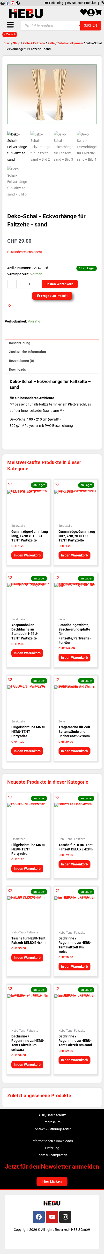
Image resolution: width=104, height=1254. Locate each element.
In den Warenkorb (59, 284)
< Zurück (10, 34)
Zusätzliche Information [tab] (27, 352)
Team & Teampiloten (52, 1155)
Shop (16, 43)
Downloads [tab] (17, 369)
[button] (9, 305)
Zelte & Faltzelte (34, 43)
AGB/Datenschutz (52, 1115)
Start (7, 43)
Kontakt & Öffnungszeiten (52, 1129)
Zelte (51, 43)
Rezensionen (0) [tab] (21, 361)
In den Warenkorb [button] (27, 555)
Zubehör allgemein (70, 43)
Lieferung (52, 1148)
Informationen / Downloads (52, 1141)
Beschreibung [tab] (19, 343)
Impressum (52, 1122)
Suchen (90, 25)
